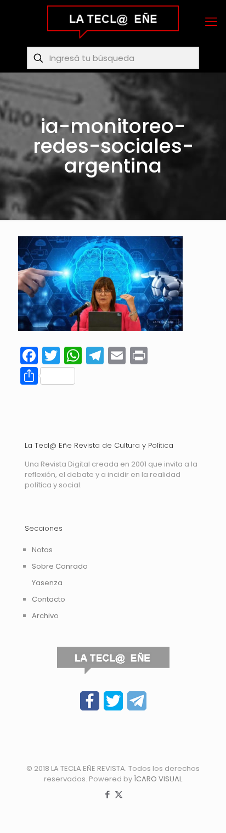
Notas (42, 550)
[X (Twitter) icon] (119, 794)
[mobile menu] (211, 22)
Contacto (48, 599)
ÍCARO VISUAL (158, 779)
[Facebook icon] (107, 794)
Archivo (45, 615)
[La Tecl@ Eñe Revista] (113, 21)
